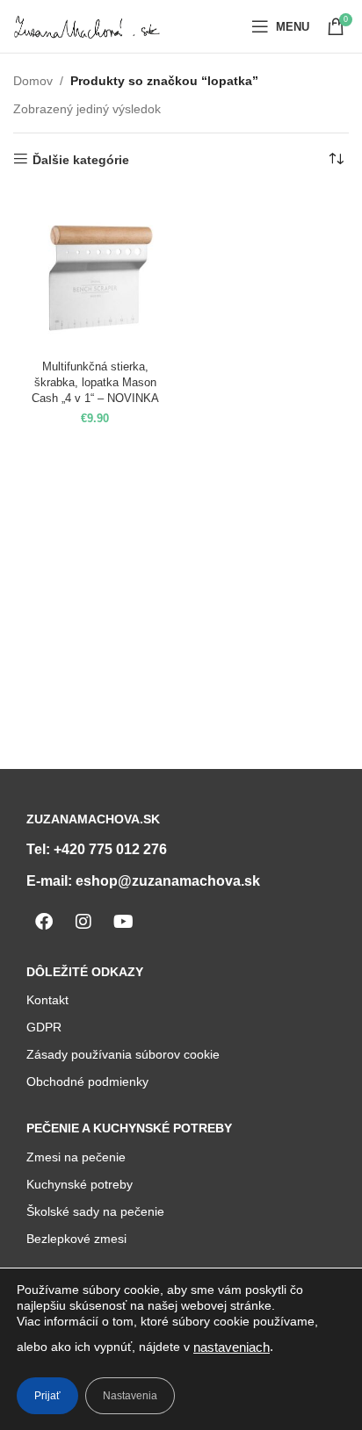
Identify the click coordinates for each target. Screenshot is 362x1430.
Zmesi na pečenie (76, 1157)
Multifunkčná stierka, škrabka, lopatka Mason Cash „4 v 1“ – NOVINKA (95, 382)
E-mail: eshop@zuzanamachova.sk (143, 880)
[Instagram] (83, 921)
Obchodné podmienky (87, 1081)
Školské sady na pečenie (95, 1211)
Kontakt (47, 1000)
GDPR (44, 1027)
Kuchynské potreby (79, 1184)
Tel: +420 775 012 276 (96, 849)
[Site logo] (88, 25)
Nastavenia (130, 1396)
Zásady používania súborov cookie (123, 1054)
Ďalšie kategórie (81, 160)
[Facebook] (44, 921)
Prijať (47, 1396)
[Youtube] (123, 921)
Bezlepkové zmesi (76, 1239)
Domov (33, 81)
